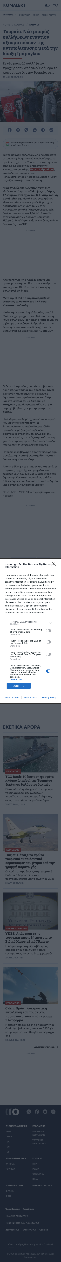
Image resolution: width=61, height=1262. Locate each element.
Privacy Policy (49, 697)
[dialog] (30, 631)
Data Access (30, 697)
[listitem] (30, 623)
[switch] (48, 630)
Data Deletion (12, 697)
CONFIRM (19, 686)
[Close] (55, 565)
